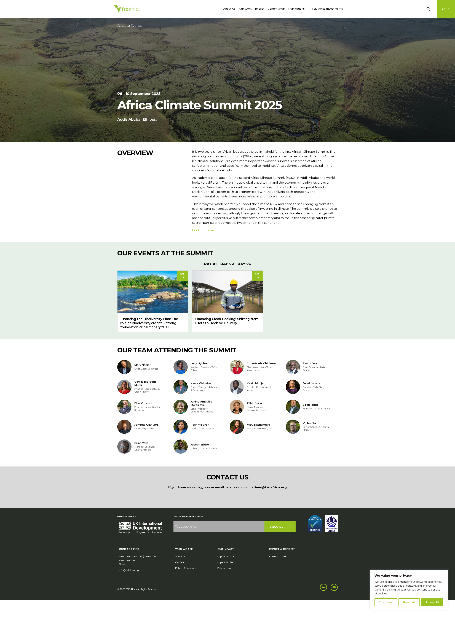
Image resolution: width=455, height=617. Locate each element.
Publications (296, 8)
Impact (259, 8)
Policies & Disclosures (186, 568)
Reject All (409, 602)
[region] (409, 590)
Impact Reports (225, 556)
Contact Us (278, 556)
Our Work (245, 8)
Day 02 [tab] (227, 264)
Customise (386, 602)
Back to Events (129, 26)
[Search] (430, 8)
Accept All (432, 602)
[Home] (127, 9)
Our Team (180, 562)
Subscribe (276, 526)
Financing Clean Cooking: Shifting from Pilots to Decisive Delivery (227, 321)
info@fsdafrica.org (129, 570)
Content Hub (276, 8)
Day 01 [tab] (210, 264)
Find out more (203, 230)
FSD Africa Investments (327, 8)
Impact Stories (225, 562)
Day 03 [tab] (244, 264)
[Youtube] (334, 587)
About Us (229, 8)
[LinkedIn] (323, 587)
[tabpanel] (227, 299)
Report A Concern (282, 549)
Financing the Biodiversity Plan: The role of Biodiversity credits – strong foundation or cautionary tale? (149, 323)
